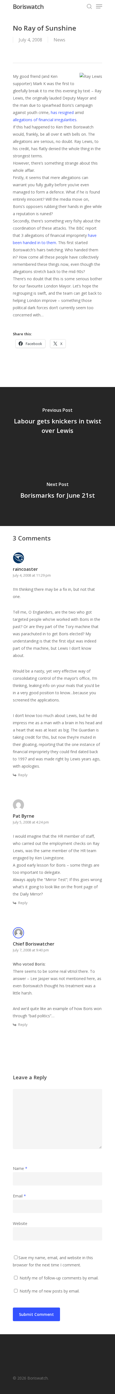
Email (19, 1196)
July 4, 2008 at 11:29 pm (32, 575)
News (59, 40)
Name (20, 1168)
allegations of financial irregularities (44, 119)
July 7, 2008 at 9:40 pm (31, 950)
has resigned (62, 112)
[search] (89, 6)
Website (20, 1223)
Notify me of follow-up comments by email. (59, 1278)
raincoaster (25, 569)
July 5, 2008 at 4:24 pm (31, 822)
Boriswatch (28, 6)
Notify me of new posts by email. (50, 1291)
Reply (23, 774)
